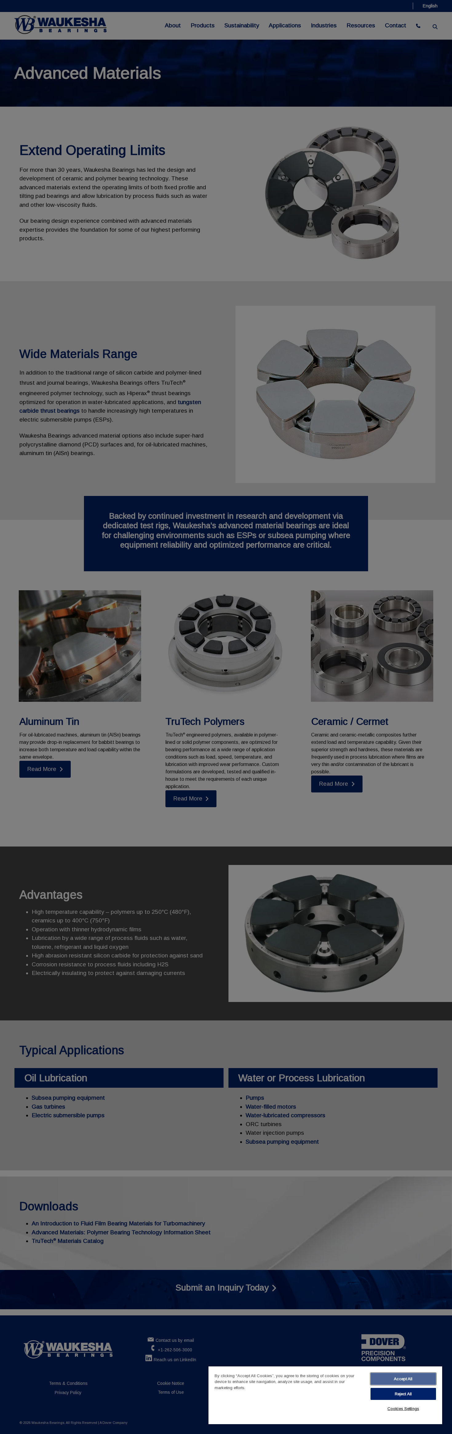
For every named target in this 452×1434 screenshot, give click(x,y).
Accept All (403, 1379)
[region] (325, 1395)
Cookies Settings (403, 1408)
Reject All (403, 1394)
